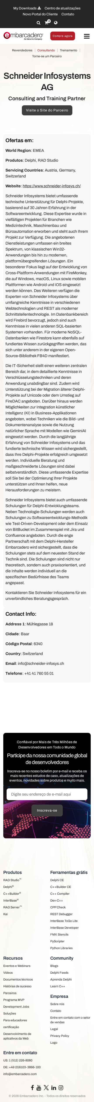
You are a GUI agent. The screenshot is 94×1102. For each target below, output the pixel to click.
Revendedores (22, 50)
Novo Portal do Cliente (40, 14)
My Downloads (25, 8)
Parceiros (9, 993)
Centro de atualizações (62, 8)
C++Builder (12, 893)
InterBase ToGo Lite (64, 921)
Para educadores (15, 1020)
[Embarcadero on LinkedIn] (53, 1088)
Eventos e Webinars (16, 966)
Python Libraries (61, 948)
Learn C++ (57, 986)
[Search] (38, 23)
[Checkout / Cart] (46, 23)
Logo (53, 1042)
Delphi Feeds (59, 972)
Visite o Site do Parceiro (47, 110)
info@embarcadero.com (20, 1074)
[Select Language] (55, 23)
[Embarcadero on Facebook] (32, 1088)
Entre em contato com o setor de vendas (70, 1020)
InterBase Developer (64, 927)
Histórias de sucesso (17, 986)
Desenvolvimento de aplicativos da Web (17, 1036)
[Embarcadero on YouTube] (39, 1088)
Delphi (8, 887)
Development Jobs (16, 1006)
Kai (5, 914)
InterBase (11, 900)
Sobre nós (57, 1004)
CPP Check (58, 907)
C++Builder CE (60, 887)
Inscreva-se (47, 810)
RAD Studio (12, 880)
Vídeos (8, 972)
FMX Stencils (59, 934)
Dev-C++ (56, 900)
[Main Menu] (87, 36)
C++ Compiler (60, 893)
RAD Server (12, 907)
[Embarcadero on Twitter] (46, 1087)
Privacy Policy (59, 1036)
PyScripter (57, 941)
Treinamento (68, 50)
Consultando (46, 50)
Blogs (54, 966)
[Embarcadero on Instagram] (61, 1088)
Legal (54, 1029)
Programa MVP (13, 1000)
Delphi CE (57, 880)
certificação (11, 1027)
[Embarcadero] (23, 36)
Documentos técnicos (18, 979)
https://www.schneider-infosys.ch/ (52, 186)
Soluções (9, 1013)
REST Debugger (61, 914)
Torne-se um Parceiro (47, 56)
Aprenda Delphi (61, 979)
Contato (67, 14)
